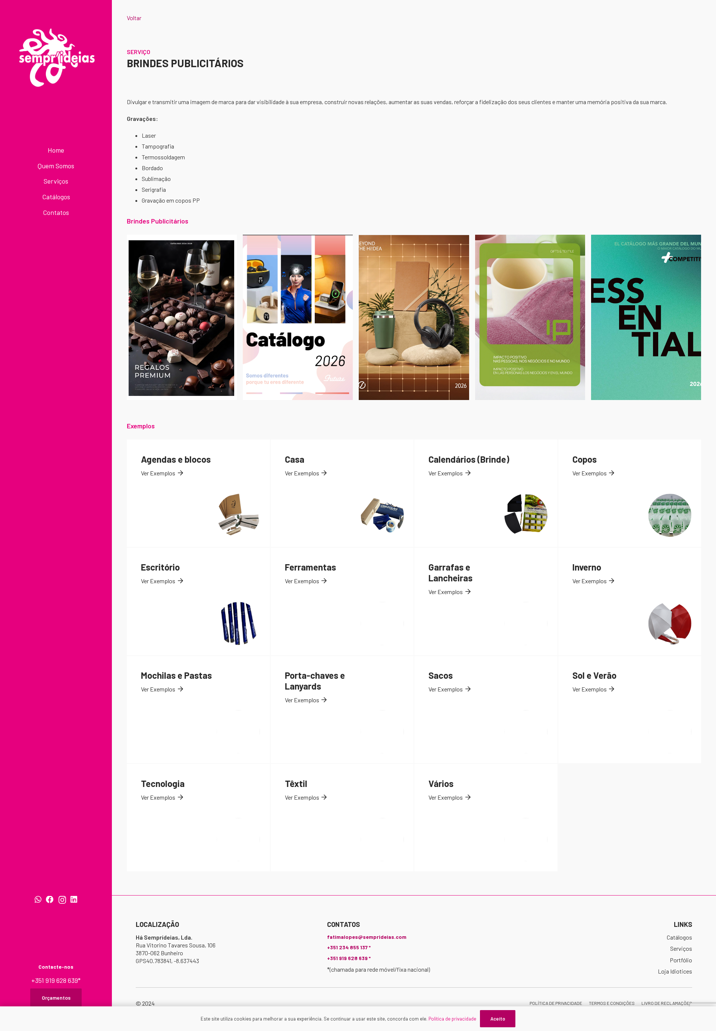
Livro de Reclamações (666, 1003)
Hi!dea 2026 (414, 317)
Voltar (134, 17)
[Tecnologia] (198, 817)
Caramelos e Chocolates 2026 (181, 317)
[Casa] (342, 493)
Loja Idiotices (675, 971)
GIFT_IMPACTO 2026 (530, 317)
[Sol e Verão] (629, 709)
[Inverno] (629, 601)
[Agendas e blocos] (198, 493)
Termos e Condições (612, 1003)
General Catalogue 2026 (646, 317)
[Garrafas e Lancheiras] (486, 601)
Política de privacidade (556, 1003)
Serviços (681, 948)
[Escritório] (198, 601)
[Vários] (486, 817)
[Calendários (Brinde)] (486, 493)
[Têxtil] (342, 817)
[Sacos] (486, 709)
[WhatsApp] (38, 900)
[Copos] (629, 493)
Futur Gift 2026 (297, 317)
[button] (77, 167)
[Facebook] (50, 900)
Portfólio (681, 959)
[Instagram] (62, 900)
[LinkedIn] (73, 900)
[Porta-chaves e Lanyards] (342, 709)
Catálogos (679, 937)
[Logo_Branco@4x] (56, 57)
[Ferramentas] (342, 601)
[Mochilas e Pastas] (198, 709)
